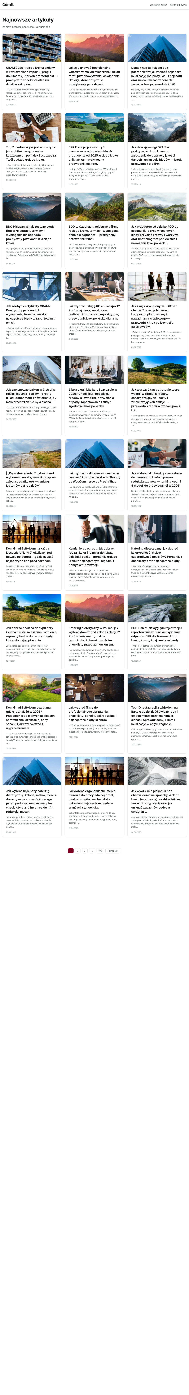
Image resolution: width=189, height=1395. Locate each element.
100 (100, 851)
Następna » (113, 851)
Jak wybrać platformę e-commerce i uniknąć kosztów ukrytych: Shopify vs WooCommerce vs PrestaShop (94, 477)
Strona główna (178, 4)
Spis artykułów (158, 4)
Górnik (8, 5)
